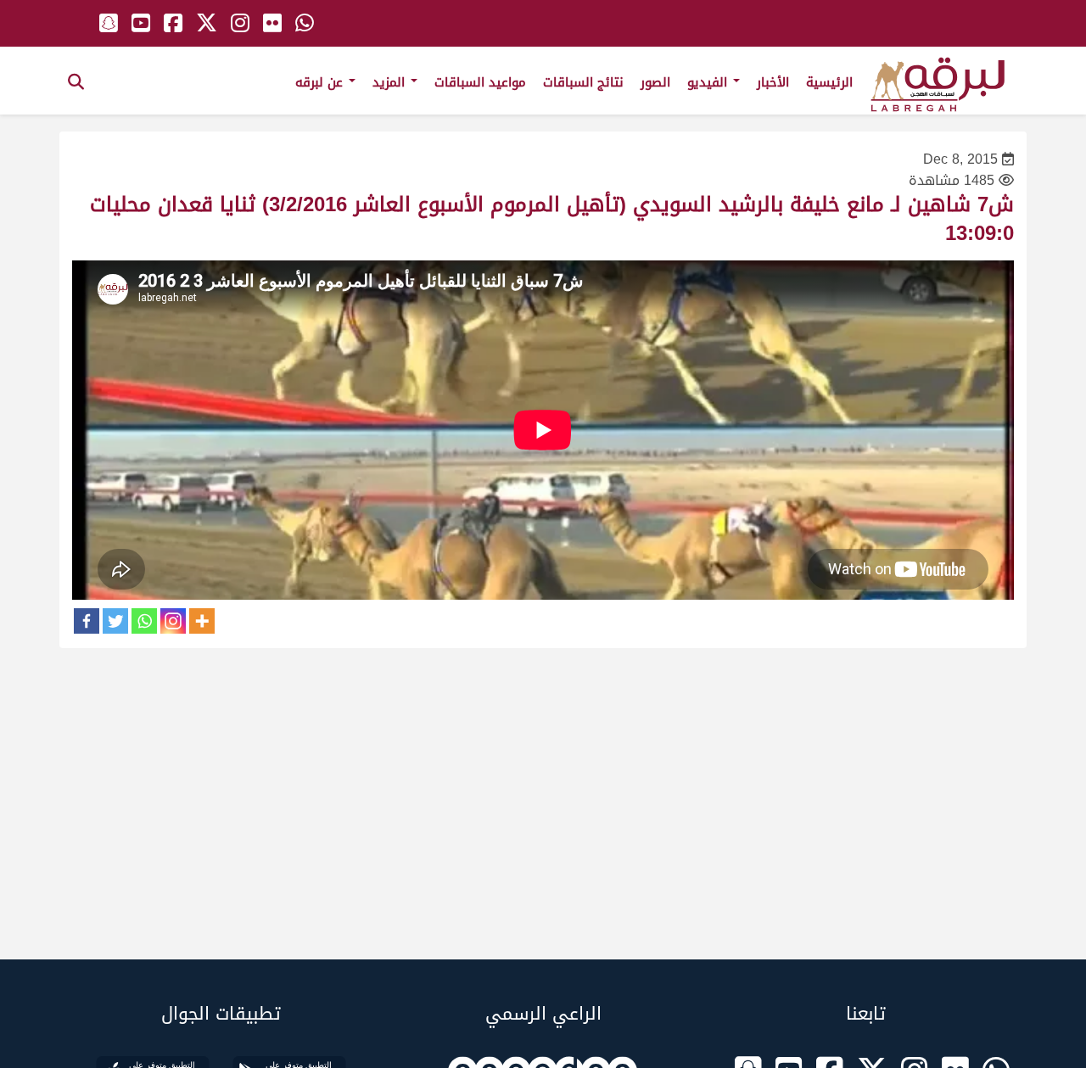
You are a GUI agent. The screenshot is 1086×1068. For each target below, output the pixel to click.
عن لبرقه (321, 82)
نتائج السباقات (583, 82)
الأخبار (773, 82)
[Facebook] (86, 621)
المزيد (390, 82)
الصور (655, 82)
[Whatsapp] (144, 621)
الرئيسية (829, 82)
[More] (202, 621)
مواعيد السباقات (480, 82)
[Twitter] (115, 621)
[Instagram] (173, 621)
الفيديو (709, 82)
